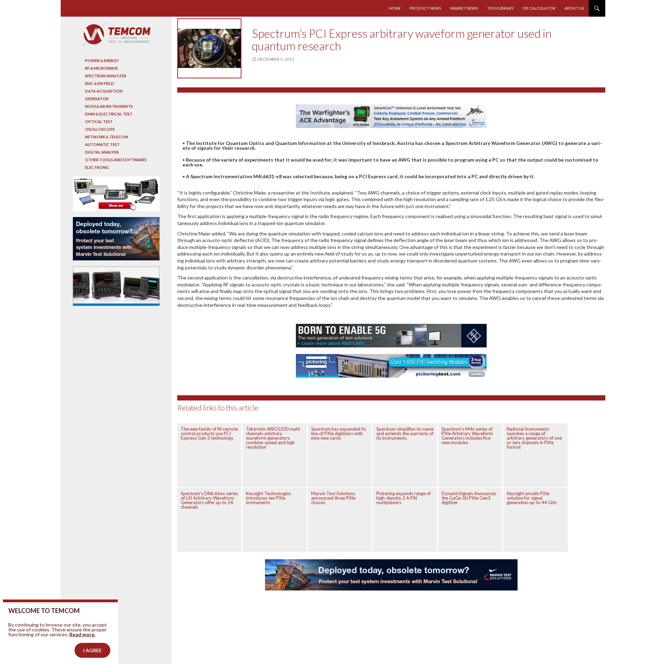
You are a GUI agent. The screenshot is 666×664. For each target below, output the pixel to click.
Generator (97, 98)
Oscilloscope (100, 129)
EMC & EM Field (99, 83)
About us (574, 8)
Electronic (97, 167)
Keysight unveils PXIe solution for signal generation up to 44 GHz (532, 498)
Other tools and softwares (116, 159)
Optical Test (99, 121)
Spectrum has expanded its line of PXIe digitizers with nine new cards (338, 433)
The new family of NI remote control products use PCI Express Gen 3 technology (209, 433)
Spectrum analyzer (105, 76)
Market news (464, 8)
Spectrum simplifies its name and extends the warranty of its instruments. (405, 433)
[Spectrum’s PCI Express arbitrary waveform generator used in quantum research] (209, 48)
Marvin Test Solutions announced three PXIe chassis (333, 498)
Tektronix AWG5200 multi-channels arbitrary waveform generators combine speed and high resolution (273, 438)
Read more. (82, 634)
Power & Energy (102, 60)
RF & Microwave (101, 68)
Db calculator (539, 8)
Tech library (500, 8)
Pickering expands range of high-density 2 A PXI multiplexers (403, 498)
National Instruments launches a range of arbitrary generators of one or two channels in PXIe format (534, 438)
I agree (92, 650)
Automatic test (102, 144)
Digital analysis (102, 152)
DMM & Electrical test (109, 114)
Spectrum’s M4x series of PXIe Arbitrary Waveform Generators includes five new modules (467, 435)
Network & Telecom (106, 137)
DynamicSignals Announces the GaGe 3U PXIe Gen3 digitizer (469, 498)
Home (395, 8)
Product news (425, 8)
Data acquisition (103, 91)
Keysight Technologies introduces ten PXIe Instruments (268, 498)
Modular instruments (109, 106)
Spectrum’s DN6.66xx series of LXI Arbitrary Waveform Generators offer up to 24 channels (209, 500)
